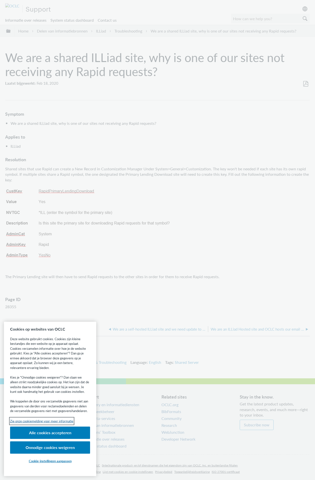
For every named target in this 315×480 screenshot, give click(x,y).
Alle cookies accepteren (50, 432)
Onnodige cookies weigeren (50, 447)
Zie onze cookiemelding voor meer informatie (41, 421)
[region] (50, 399)
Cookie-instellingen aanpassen (50, 461)
